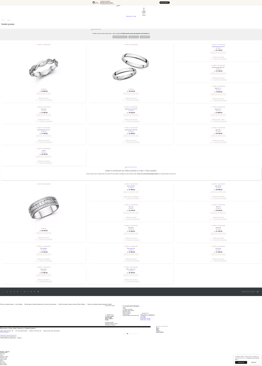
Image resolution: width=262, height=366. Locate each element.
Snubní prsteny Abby (218, 57)
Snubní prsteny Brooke (131, 119)
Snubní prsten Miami (131, 259)
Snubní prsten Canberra (130, 279)
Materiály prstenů (126, 311)
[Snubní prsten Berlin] (218, 227)
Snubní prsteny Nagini (43, 161)
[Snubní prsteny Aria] (131, 129)
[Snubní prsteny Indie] (44, 129)
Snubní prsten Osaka (43, 119)
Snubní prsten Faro (43, 98)
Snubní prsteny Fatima (218, 78)
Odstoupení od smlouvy (110, 324)
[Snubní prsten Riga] (131, 206)
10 (38, 291)
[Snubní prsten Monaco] (44, 269)
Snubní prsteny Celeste (218, 119)
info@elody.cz (111, 310)
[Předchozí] (4, 291)
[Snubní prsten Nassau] (218, 248)
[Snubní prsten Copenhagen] (131, 185)
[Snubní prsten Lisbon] (131, 227)
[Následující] (42, 291)
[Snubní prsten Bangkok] (43, 248)
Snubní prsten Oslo (218, 217)
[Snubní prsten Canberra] (130, 269)
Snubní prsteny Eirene (218, 140)
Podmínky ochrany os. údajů (111, 323)
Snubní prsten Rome (43, 237)
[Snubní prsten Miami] (131, 248)
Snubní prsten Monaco (43, 279)
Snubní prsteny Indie (43, 140)
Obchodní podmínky (109, 322)
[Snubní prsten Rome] (44, 206)
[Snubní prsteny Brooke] (131, 108)
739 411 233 (110, 313)
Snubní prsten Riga (131, 217)
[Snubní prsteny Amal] (131, 67)
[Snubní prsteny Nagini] (43, 150)
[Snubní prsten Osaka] (43, 108)
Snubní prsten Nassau (218, 259)
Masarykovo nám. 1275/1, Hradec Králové (173, 332)
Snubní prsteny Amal (131, 98)
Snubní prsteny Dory (218, 98)
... (20, 291)
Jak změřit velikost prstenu (128, 310)
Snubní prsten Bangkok (43, 259)
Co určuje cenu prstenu (128, 309)
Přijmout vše (241, 362)
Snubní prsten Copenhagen (131, 196)
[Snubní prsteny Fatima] (218, 67)
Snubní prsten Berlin (218, 238)
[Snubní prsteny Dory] (218, 88)
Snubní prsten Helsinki (218, 196)
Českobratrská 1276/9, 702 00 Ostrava (169, 330)
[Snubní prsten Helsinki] (218, 185)
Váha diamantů (126, 314)
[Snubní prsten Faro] (44, 67)
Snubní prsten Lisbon (131, 238)
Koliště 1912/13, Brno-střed (165, 329)
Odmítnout (253, 362)
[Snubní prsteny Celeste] (218, 108)
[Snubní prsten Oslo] (218, 206)
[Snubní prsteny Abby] (218, 46)
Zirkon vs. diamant (127, 313)
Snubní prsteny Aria (131, 140)
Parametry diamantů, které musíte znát (131, 315)
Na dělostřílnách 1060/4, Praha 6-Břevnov (169, 328)
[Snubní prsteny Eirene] (218, 129)
